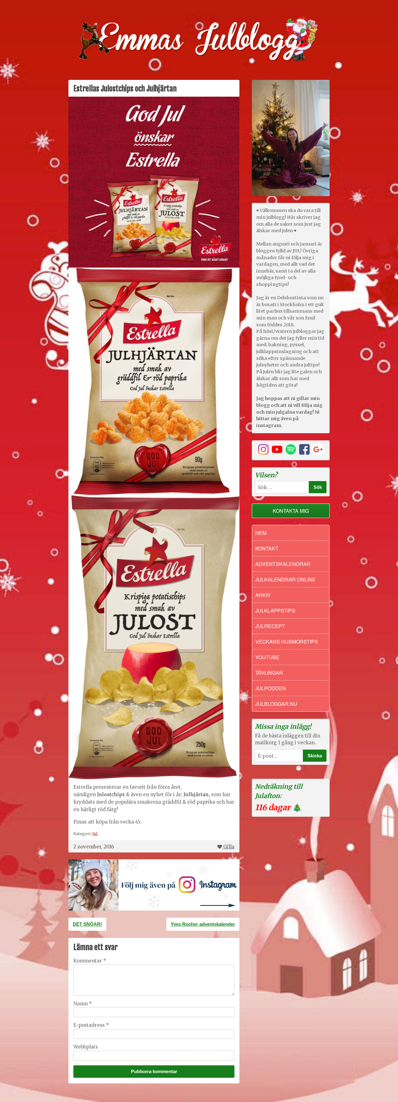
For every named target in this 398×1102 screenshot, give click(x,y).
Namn (82, 1004)
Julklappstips (275, 610)
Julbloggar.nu (276, 703)
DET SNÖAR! (87, 924)
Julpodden (270, 688)
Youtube (267, 657)
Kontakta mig (291, 510)
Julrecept (270, 626)
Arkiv (263, 595)
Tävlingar (269, 672)
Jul (95, 833)
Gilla (228, 847)
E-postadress (91, 1025)
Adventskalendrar (283, 563)
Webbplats (85, 1047)
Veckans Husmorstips (286, 641)
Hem (260, 532)
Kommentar (89, 961)
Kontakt (266, 548)
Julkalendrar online (285, 579)
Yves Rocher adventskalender (203, 924)
